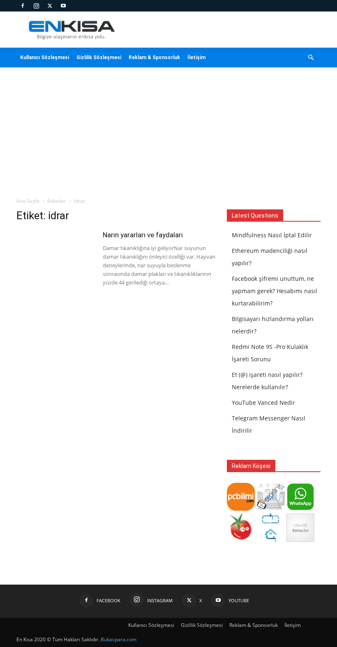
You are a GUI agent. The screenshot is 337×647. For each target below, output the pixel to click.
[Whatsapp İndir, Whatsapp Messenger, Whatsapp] (300, 508)
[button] (311, 58)
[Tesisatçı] (270, 540)
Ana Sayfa (27, 200)
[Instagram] (36, 5)
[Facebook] (22, 5)
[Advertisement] (168, 135)
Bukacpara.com (118, 639)
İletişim (196, 57)
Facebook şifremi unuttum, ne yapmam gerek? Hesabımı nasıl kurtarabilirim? (274, 291)
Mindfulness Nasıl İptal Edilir (272, 235)
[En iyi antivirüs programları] (241, 508)
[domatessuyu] (241, 540)
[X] (50, 5)
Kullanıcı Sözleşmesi (44, 57)
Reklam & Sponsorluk (154, 57)
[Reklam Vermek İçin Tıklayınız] (300, 540)
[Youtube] (63, 5)
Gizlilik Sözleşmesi (98, 57)
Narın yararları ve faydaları (143, 235)
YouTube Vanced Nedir (263, 402)
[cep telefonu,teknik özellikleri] (270, 508)
